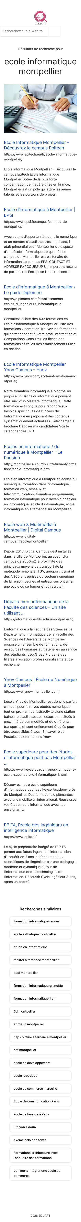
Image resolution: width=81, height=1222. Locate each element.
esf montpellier (25, 1050)
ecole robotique (25, 1075)
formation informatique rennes (37, 921)
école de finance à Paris (31, 1114)
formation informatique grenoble (38, 986)
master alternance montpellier (36, 960)
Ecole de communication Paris (36, 1101)
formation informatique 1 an (34, 998)
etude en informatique (30, 947)
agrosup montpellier (29, 1024)
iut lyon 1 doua (25, 1127)
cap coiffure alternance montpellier (40, 1037)
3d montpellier (24, 1011)
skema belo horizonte (30, 1140)
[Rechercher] (55, 31)
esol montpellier (26, 973)
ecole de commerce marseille (35, 1088)
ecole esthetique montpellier (35, 934)
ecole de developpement (32, 1063)
